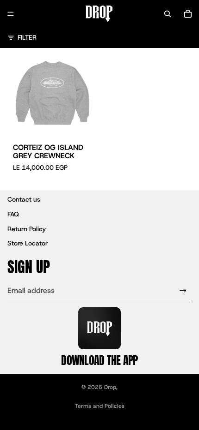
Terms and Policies (99, 406)
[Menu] (10, 13)
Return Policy (26, 229)
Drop (110, 387)
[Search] (167, 14)
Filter (27, 37)
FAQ (13, 214)
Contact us (23, 199)
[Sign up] (183, 290)
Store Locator (27, 243)
